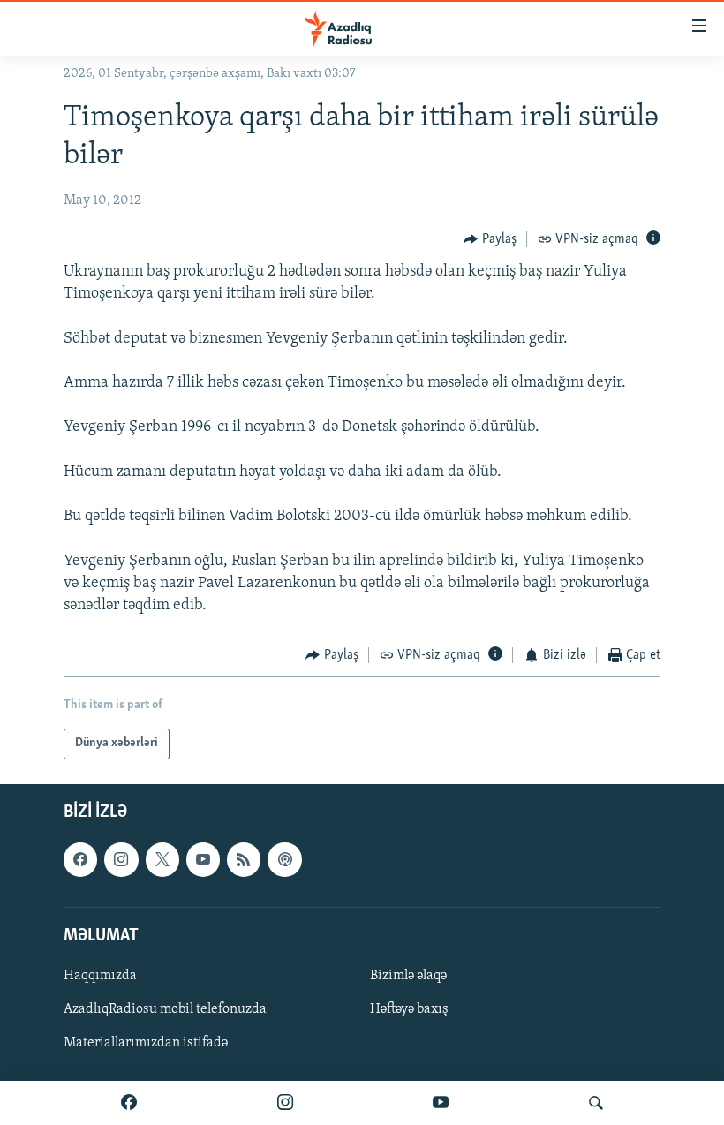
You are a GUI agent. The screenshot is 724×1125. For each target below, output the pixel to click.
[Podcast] (284, 859)
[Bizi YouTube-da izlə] (440, 1103)
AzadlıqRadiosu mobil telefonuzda (165, 1009)
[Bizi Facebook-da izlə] (129, 1103)
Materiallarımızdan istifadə (146, 1043)
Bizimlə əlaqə (408, 976)
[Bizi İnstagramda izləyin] (285, 1103)
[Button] (490, 239)
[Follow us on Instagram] (121, 859)
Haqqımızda (100, 976)
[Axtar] (595, 1103)
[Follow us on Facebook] (80, 859)
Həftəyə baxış (409, 1009)
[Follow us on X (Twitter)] (162, 859)
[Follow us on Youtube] (203, 859)
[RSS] (243, 859)
